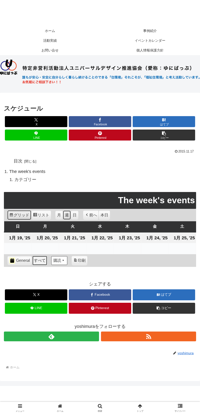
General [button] (23, 260)
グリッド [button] (19, 216)
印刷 (79, 261)
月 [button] (59, 215)
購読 (57, 260)
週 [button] (67, 215)
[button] (164, 135)
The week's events (27, 171)
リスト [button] (41, 216)
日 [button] (75, 215)
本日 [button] (104, 215)
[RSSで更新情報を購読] (148, 336)
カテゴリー (25, 179)
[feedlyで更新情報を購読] (51, 336)
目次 (18, 161)
